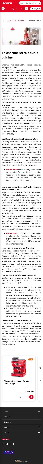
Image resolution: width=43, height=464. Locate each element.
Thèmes (20, 21)
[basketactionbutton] (31, 397)
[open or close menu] (3, 8)
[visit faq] (12, 8)
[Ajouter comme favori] (25, 397)
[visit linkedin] (6, 444)
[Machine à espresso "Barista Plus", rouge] (18, 378)
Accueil (10, 21)
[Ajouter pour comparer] (20, 397)
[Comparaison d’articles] (21, 8)
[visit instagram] (3, 444)
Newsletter (8, 422)
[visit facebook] (13, 444)
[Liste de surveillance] (17, 8)
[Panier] (26, 8)
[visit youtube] (10, 444)
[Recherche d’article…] (39, 3)
